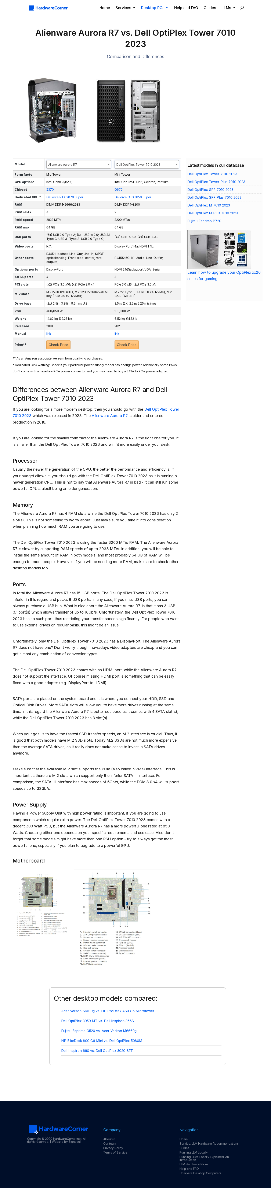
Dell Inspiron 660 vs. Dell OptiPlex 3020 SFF (97, 1051)
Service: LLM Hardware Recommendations (209, 1143)
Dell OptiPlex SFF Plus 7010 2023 (214, 197)
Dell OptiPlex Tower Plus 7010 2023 (216, 182)
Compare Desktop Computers (200, 1173)
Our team (109, 1143)
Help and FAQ (186, 8)
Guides (210, 8)
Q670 (119, 189)
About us (109, 1139)
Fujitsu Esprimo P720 (204, 221)
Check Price (58, 345)
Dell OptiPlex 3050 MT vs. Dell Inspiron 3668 (97, 1021)
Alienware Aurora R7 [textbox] (62, 164)
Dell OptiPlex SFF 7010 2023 (210, 189)
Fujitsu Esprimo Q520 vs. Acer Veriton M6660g (99, 1031)
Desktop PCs (153, 8)
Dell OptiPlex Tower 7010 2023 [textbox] (138, 164)
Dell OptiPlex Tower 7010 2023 (212, 174)
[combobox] (78, 164)
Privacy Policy (113, 1148)
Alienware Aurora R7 (110, 415)
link (48, 333)
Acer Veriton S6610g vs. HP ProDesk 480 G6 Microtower (107, 1011)
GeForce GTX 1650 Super (133, 197)
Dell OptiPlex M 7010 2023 (208, 205)
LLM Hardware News (194, 1164)
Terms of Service (115, 1152)
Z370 (50, 189)
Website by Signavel (66, 1141)
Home (105, 8)
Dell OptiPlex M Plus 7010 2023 (212, 213)
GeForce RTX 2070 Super (64, 197)
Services (123, 8)
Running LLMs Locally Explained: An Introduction (204, 1158)
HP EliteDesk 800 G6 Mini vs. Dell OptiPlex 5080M (101, 1041)
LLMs (226, 8)
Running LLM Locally (194, 1152)
